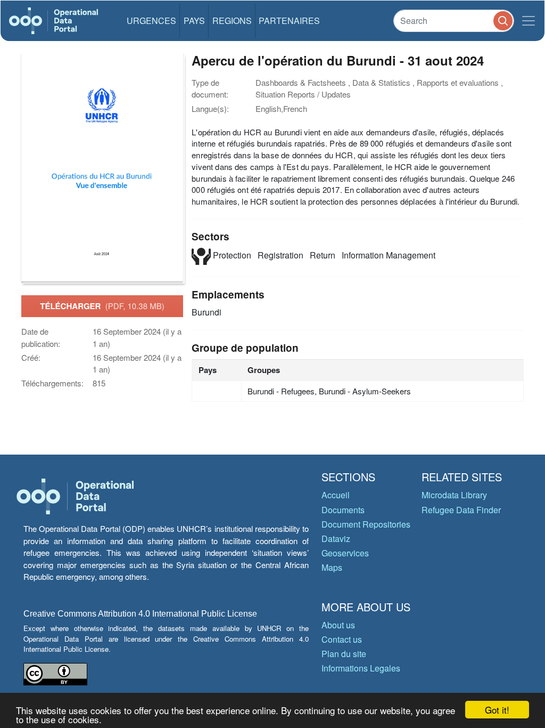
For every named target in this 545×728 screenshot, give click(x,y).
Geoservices (345, 553)
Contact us (341, 639)
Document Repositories (365, 524)
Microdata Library (454, 495)
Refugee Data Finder (461, 510)
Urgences (151, 20)
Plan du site (343, 654)
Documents (343, 510)
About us (338, 625)
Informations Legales (360, 668)
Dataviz (335, 538)
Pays (194, 20)
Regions (232, 20)
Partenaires (289, 20)
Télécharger (102, 306)
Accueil (335, 495)
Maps (331, 567)
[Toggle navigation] (528, 20)
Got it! (497, 709)
